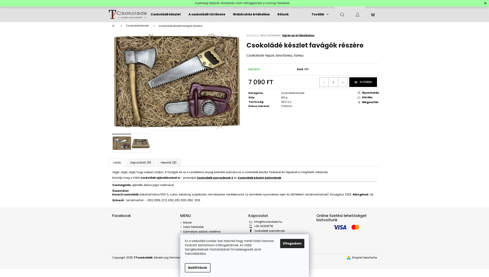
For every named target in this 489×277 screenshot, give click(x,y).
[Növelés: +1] (342, 82)
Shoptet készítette (364, 257)
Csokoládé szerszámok (269, 231)
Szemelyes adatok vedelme (201, 232)
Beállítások (197, 267)
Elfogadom (292, 243)
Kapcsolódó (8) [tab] (140, 162)
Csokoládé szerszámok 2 (215, 178)
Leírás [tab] (117, 162)
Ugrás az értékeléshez (298, 35)
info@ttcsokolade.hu (268, 222)
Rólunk (187, 222)
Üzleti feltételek (193, 227)
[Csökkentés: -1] (324, 82)
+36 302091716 (263, 226)
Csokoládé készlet (292, 93)
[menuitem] (166, 14)
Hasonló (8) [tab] (169, 162)
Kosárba (366, 82)
